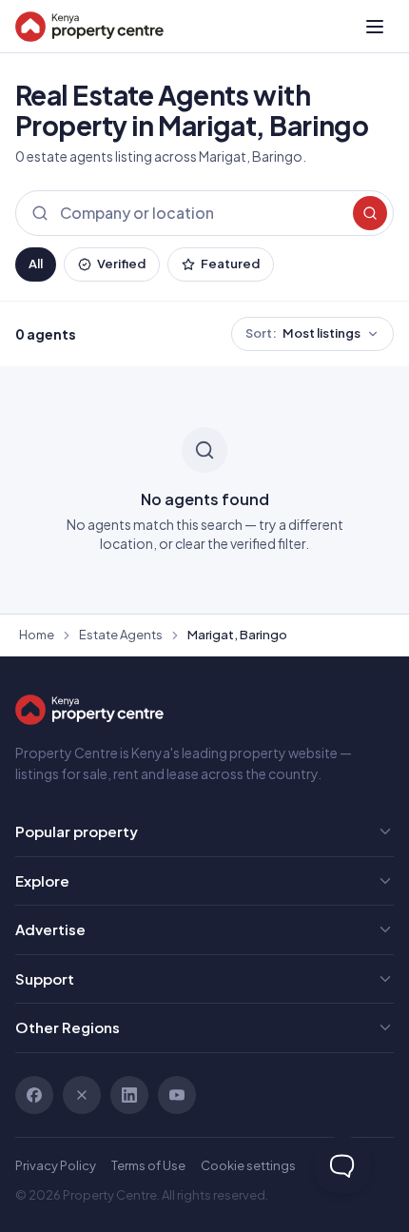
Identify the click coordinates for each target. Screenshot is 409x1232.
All (36, 263)
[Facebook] (34, 1095)
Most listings (302, 333)
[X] (82, 1095)
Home (36, 634)
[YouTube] (177, 1095)
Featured (230, 263)
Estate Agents (121, 634)
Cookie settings (248, 1165)
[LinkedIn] (129, 1095)
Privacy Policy (55, 1165)
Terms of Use (148, 1165)
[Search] (370, 213)
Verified (121, 263)
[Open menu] (375, 27)
